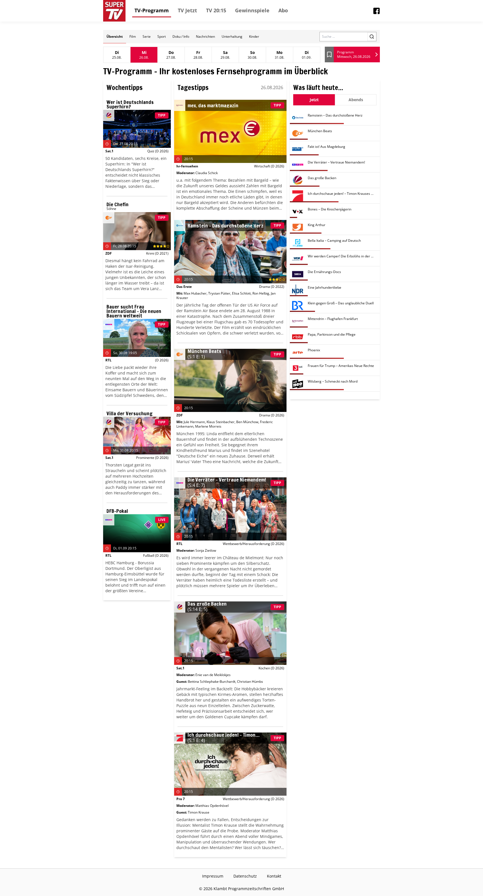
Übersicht (114, 36)
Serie (147, 36)
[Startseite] (114, 10)
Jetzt (314, 99)
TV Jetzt (187, 10)
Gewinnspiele (252, 10)
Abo (283, 10)
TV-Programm (151, 10)
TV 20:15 (216, 10)
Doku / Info (180, 36)
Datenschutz (245, 876)
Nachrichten (205, 36)
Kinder (254, 36)
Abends (356, 99)
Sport (161, 36)
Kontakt (274, 876)
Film (132, 36)
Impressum (212, 876)
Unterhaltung (232, 36)
